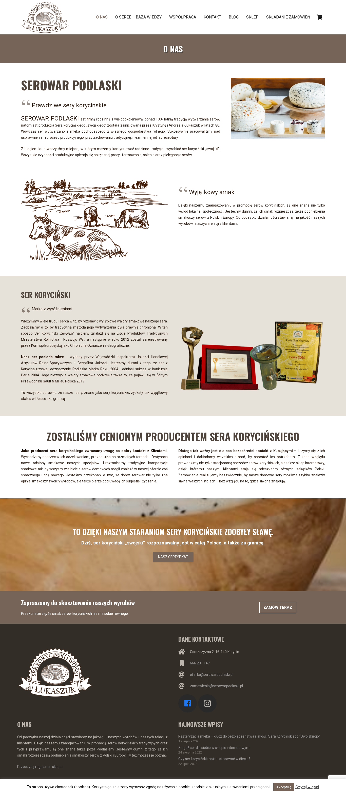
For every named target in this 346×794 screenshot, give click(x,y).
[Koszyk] (319, 17)
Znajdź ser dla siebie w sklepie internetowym (213, 748)
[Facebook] (187, 703)
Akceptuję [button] (283, 787)
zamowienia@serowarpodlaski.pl (216, 686)
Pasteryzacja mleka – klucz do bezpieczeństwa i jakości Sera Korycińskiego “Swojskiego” (249, 736)
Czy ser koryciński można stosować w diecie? (214, 759)
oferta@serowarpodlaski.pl (211, 675)
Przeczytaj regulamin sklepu (40, 767)
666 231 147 (200, 663)
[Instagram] (207, 703)
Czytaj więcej (307, 787)
